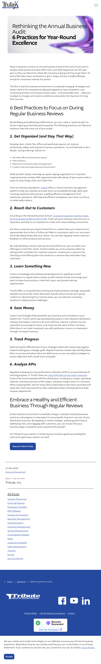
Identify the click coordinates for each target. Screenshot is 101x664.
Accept (9, 656)
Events (10, 554)
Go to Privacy (88, 647)
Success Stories (15, 558)
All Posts (13, 494)
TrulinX (44, 187)
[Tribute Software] (10, 5)
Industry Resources (17, 499)
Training (11, 550)
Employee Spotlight (17, 507)
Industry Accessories (17, 515)
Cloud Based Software (18, 535)
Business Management (16, 472)
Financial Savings (16, 503)
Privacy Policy (30, 613)
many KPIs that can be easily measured (67, 375)
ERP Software (14, 511)
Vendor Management (17, 531)
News (10, 538)
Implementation (15, 523)
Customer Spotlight (17, 542)
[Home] (23, 596)
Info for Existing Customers (52, 613)
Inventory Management (19, 527)
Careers (71, 613)
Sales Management (16, 546)
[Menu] (96, 5)
